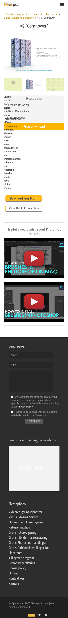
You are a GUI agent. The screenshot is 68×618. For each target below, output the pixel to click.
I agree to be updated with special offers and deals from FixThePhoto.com (34, 414)
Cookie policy (17, 568)
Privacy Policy (25, 406)
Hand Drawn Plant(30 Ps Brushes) (18, 114)
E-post (14, 364)
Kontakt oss (16, 578)
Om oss (13, 573)
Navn (13, 355)
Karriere (14, 583)
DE (39, 615)
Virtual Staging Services (24, 517)
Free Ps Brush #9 (18, 104)
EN (31, 615)
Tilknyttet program (21, 558)
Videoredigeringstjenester (25, 512)
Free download (34, 126)
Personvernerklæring (22, 563)
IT (46, 615)
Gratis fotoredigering (22, 532)
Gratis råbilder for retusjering (28, 537)
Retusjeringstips (19, 527)
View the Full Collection (24, 208)
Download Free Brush (23, 198)
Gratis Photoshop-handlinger (27, 543)
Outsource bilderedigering (26, 522)
